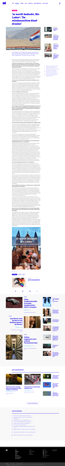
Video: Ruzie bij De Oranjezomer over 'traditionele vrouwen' (51, 75)
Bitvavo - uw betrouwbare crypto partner (21, 464)
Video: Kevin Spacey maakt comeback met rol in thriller (21, 415)
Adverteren (30, 453)
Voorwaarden (31, 454)
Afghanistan (14, 274)
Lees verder (26, 283)
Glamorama (30, 3)
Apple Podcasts (46, 455)
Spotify (45, 454)
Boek (23, 274)
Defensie (19, 274)
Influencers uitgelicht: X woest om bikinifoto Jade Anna (21, 420)
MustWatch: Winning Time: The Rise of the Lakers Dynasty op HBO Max (24, 429)
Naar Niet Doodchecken (32, 403)
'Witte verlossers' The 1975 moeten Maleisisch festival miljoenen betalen (51, 72)
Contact (30, 450)
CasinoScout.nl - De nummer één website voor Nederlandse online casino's (35, 464)
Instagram (45, 453)
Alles (13, 3)
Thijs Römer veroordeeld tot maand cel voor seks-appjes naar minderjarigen (22, 418)
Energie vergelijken (12, 463)
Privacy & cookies (31, 451)
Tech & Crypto (45, 3)
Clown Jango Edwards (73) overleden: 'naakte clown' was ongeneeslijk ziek (24, 432)
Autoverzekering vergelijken (19, 463)
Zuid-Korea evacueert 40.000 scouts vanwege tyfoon (21, 423)
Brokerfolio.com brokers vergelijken (11, 464)
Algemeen (17, 3)
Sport (26, 3)
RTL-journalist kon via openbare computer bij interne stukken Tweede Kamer (24, 427)
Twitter (45, 450)
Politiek (21, 3)
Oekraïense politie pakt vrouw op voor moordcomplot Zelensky (23, 435)
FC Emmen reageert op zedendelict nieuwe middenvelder (22, 421)
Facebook (45, 451)
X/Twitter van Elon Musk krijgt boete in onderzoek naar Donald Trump (52, 67)
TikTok (45, 457)
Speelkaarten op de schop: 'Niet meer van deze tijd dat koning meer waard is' (52, 69)
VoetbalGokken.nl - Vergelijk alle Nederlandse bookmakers (13, 465)
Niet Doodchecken (37, 3)
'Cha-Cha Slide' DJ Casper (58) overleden (19, 425)
